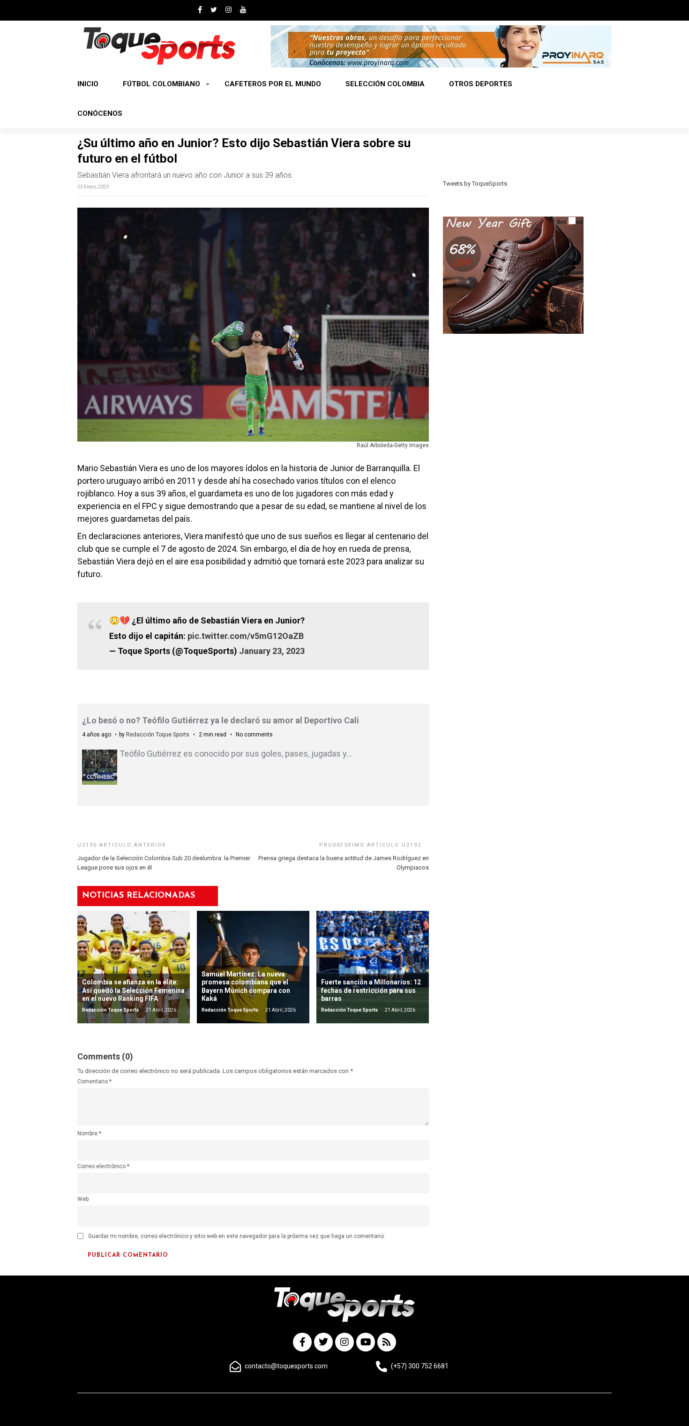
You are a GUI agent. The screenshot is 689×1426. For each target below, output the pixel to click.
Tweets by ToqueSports (475, 183)
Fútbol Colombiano (161, 84)
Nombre (89, 1133)
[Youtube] (365, 1342)
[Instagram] (344, 1342)
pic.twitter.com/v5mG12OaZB (245, 636)
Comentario (94, 1081)
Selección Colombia (385, 84)
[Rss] (386, 1342)
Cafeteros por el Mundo (273, 84)
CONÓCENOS (99, 113)
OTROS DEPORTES (480, 84)
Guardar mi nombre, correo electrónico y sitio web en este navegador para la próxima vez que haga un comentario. (236, 1236)
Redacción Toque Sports (157, 734)
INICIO (87, 84)
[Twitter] (323, 1342)
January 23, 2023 (272, 651)
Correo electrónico (103, 1166)
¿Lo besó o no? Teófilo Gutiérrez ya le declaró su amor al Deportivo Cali (220, 720)
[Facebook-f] (302, 1342)
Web (83, 1199)
